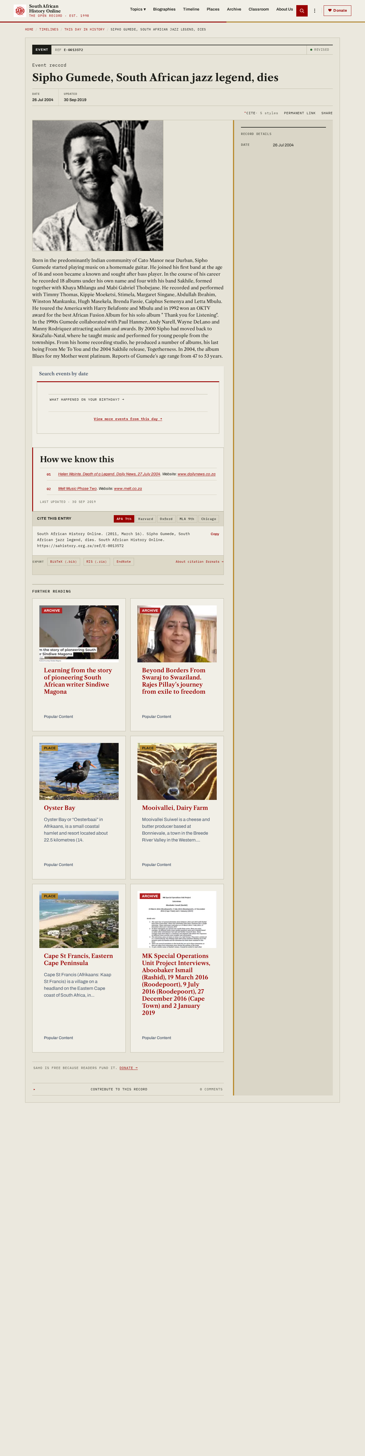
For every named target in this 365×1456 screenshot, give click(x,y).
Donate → (128, 1068)
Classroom (259, 9)
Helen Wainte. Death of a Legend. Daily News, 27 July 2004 (109, 474)
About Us (284, 9)
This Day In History (84, 29)
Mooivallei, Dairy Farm (175, 807)
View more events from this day (128, 419)
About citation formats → (200, 562)
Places (213, 9)
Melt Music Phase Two (77, 488)
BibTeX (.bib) (63, 562)
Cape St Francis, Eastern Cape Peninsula (78, 959)
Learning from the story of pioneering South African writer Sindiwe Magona (78, 681)
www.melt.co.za (128, 488)
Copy (215, 534)
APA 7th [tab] (124, 519)
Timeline (191, 9)
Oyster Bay (59, 807)
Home (29, 29)
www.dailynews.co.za (197, 474)
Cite (261, 112)
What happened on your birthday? (87, 399)
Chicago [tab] (208, 519)
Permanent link (300, 112)
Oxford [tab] (166, 519)
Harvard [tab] (145, 519)
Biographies (164, 9)
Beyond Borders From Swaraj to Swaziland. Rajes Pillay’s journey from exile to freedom (174, 681)
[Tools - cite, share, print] (314, 11)
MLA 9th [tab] (187, 519)
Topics (138, 9)
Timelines (48, 29)
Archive (234, 9)
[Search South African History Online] (302, 11)
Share (327, 112)
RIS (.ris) (96, 562)
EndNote (124, 562)
